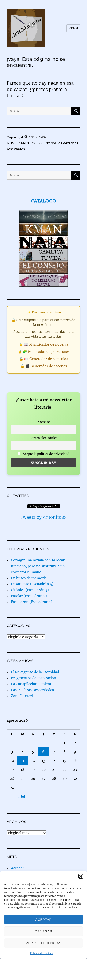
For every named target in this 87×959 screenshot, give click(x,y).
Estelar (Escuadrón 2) (29, 596)
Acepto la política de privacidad (45, 454)
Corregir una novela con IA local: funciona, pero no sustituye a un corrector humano (38, 566)
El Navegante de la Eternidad (35, 672)
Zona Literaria (23, 696)
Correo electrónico (44, 438)
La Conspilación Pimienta (32, 684)
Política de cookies (41, 953)
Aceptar (43, 920)
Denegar (43, 931)
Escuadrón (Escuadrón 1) (31, 602)
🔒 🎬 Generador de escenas (43, 366)
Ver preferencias (43, 943)
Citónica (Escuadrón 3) (30, 590)
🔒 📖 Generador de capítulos (43, 359)
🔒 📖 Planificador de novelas (43, 344)
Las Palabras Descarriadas (32, 690)
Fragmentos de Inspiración (33, 678)
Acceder (17, 868)
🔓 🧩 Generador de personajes (43, 351)
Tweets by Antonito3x (43, 517)
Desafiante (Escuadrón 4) (32, 584)
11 (22, 760)
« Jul (21, 796)
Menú (73, 28)
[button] (81, 876)
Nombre (43, 422)
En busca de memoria (29, 578)
